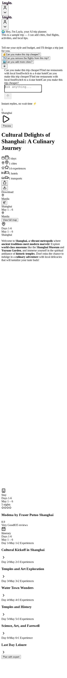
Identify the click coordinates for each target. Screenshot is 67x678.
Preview (7, 126)
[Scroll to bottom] (4, 66)
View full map (10, 220)
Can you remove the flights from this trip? (26, 58)
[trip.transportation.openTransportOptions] (4, 202)
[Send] (7, 96)
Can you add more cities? (17, 62)
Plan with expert (11, 657)
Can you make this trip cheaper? (21, 54)
